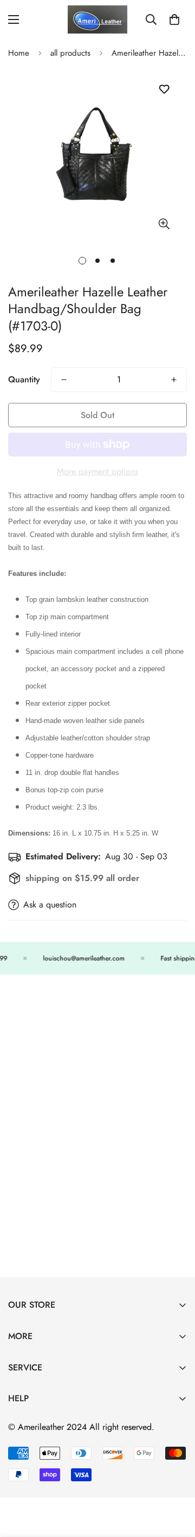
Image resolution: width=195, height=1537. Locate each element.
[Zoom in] (164, 223)
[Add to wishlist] (164, 89)
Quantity (24, 379)
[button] (174, 19)
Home (18, 53)
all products (70, 53)
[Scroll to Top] (175, 1479)
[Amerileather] (97, 19)
